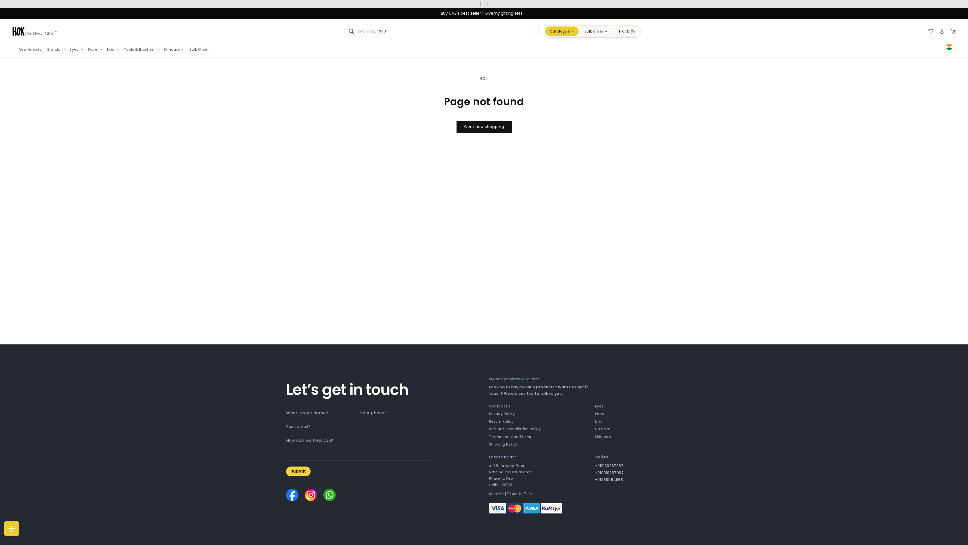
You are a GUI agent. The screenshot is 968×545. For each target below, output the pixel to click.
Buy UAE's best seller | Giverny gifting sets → (484, 13)
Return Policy (501, 421)
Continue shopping (484, 126)
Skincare (603, 436)
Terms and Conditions (510, 436)
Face (599, 413)
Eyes (599, 406)
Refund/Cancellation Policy (515, 428)
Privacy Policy (502, 413)
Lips (598, 421)
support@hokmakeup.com (514, 379)
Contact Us (499, 406)
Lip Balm (603, 428)
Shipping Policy (503, 444)
